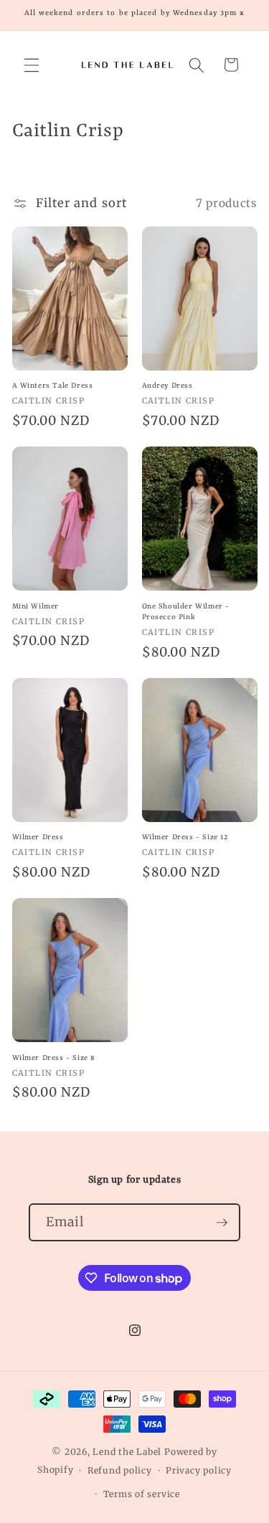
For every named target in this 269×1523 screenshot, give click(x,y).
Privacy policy (199, 1470)
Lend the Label (127, 1451)
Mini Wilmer (36, 606)
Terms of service (141, 1494)
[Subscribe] (221, 1222)
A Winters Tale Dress (52, 385)
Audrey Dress (167, 385)
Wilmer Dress (38, 837)
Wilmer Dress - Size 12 (185, 837)
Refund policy (120, 1470)
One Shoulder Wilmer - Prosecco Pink (186, 612)
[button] (31, 64)
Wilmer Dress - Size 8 (54, 1058)
